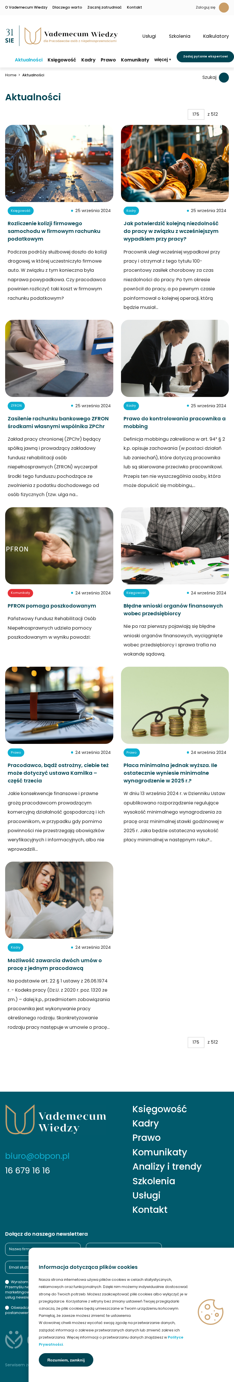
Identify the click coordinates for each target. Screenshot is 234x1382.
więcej (161, 59)
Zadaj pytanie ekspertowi (205, 56)
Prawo (108, 60)
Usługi (146, 1195)
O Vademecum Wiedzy (26, 7)
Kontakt (134, 7)
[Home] (7, 59)
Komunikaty (135, 60)
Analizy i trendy (167, 1166)
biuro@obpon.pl (37, 1156)
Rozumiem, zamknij (66, 1360)
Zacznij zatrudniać (104, 7)
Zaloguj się (205, 7)
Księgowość (62, 60)
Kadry (88, 60)
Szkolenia (153, 1181)
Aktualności (29, 60)
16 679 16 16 (27, 1170)
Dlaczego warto (67, 7)
